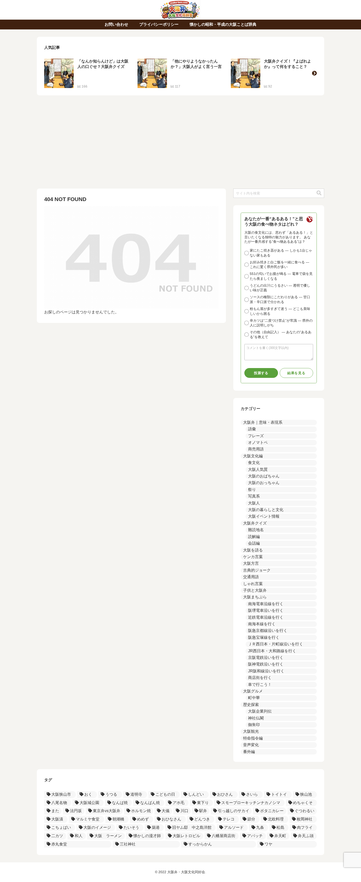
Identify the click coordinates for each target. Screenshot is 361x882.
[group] (87, 73)
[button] (314, 73)
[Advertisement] (180, 144)
